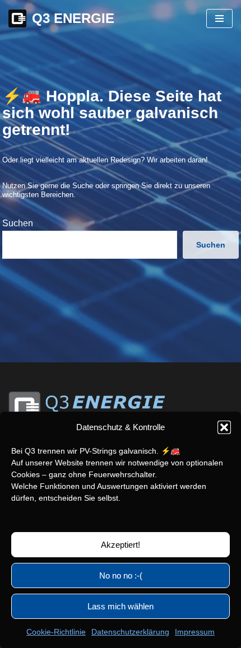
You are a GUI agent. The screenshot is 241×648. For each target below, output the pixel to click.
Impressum (195, 631)
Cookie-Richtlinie (56, 631)
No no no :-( (120, 575)
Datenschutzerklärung (130, 631)
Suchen (17, 223)
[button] (224, 427)
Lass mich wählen (120, 606)
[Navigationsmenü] (219, 18)
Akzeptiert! (120, 544)
